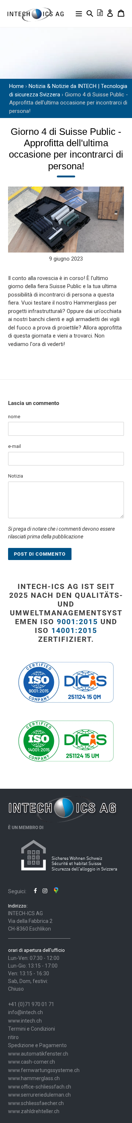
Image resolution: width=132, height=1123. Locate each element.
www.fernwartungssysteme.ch (44, 1070)
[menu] (78, 13)
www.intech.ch (25, 1021)
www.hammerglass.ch (34, 1078)
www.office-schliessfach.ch (39, 1087)
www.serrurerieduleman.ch (39, 1095)
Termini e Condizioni (31, 1029)
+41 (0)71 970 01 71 (31, 1004)
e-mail (14, 446)
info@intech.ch (25, 1012)
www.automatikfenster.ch (38, 1054)
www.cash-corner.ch (31, 1062)
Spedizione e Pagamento (37, 1045)
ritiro (13, 1037)
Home (16, 86)
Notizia (15, 476)
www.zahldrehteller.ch (33, 1111)
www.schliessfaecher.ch (36, 1103)
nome (14, 416)
